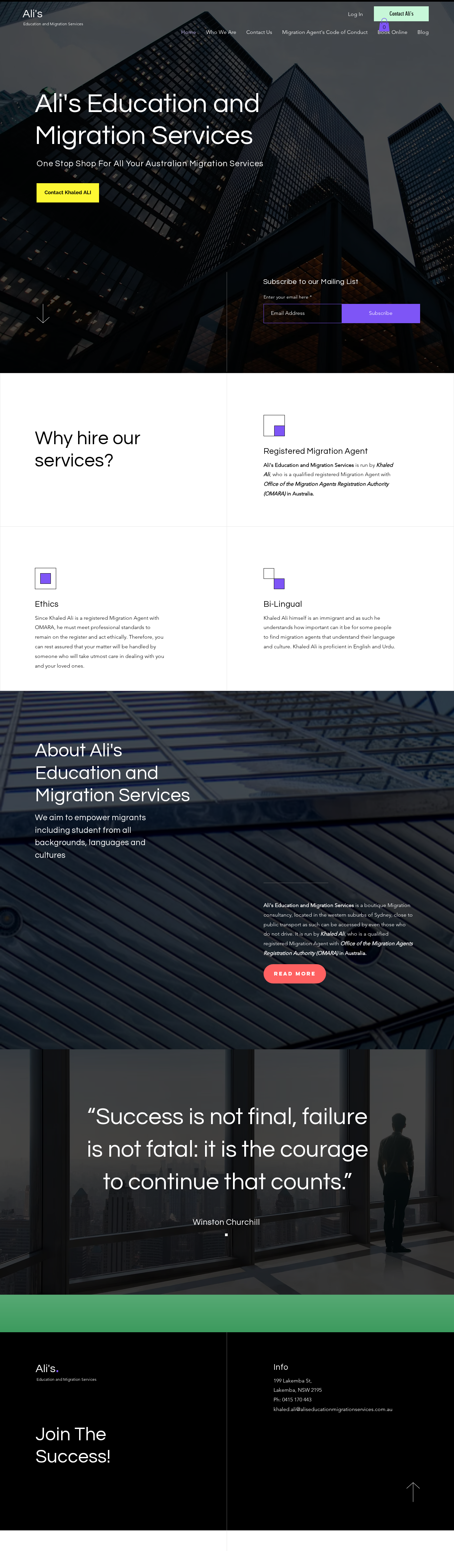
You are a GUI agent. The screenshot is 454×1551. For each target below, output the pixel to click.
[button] (384, 25)
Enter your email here (286, 297)
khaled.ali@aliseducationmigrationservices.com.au (333, 1409)
